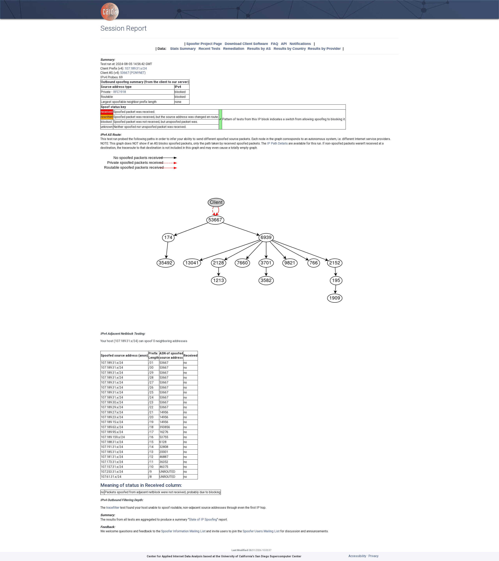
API (284, 44)
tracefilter (112, 507)
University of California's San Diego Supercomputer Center (261, 556)
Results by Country (290, 49)
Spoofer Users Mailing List (261, 531)
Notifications (300, 44)
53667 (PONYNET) (133, 73)
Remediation (233, 49)
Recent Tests (209, 49)
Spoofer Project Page (204, 44)
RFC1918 (119, 92)
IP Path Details (277, 143)
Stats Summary (183, 49)
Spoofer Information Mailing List (183, 531)
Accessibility (357, 556)
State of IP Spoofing (203, 519)
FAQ (274, 44)
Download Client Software (246, 44)
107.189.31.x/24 (136, 68)
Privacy (373, 556)
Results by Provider (324, 49)
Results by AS (259, 49)
